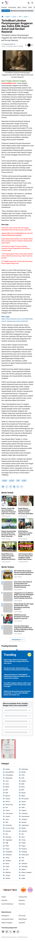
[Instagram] (6, 931)
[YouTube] (14, 931)
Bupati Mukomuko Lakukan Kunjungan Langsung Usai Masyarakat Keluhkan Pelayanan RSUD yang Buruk (8, 556)
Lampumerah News (7, 919)
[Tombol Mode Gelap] (29, 3)
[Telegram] (10, 486)
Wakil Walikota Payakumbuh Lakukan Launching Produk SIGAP (25, 533)
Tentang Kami (23, 897)
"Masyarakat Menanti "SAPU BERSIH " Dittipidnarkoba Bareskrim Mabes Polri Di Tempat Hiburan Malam (17, 676)
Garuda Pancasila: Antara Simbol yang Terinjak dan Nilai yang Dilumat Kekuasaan (17, 668)
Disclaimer (22, 900)
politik (24, 480)
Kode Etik (4, 900)
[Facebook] (2, 486)
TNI (2, 593)
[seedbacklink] (23, 890)
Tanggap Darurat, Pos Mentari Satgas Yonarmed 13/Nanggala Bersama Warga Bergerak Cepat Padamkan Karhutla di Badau (24, 595)
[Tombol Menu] (2, 3)
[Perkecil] (26, 45)
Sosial (2, 627)
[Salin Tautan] (21, 486)
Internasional (12, 7)
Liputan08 (22, 922)
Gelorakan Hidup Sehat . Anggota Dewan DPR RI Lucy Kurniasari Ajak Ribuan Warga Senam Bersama (23, 628)
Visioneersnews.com (11, 937)
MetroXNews (23, 919)
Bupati (5, 480)
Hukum (24, 7)
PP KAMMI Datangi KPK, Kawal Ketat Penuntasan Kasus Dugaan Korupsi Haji (16, 262)
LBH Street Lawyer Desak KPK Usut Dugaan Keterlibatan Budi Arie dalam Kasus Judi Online (16, 229)
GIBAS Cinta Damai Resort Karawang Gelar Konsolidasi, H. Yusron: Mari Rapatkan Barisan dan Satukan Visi (17, 692)
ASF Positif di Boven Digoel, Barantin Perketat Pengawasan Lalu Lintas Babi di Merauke (24, 572)
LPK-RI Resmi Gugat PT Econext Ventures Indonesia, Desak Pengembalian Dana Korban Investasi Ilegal (15, 248)
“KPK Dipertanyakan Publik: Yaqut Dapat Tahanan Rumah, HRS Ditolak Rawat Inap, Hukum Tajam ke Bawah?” (17, 256)
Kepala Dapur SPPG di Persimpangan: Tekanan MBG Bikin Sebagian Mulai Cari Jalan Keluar (16, 661)
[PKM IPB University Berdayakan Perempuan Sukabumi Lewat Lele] (8, 619)
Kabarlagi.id (5, 915)
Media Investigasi (6, 922)
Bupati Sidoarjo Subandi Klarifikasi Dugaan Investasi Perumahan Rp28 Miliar (25, 511)
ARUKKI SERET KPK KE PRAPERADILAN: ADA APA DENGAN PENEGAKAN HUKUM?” (17, 234)
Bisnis (19, 7)
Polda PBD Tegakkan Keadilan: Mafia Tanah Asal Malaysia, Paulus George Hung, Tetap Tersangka (17, 684)
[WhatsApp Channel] (17, 931)
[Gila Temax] (10, 890)
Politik (30, 7)
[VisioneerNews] (6, 2)
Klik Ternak (22, 915)
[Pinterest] (14, 486)
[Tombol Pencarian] (32, 3)
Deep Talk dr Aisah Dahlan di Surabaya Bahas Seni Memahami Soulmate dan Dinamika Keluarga (23, 584)
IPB (2, 615)
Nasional (4, 7)
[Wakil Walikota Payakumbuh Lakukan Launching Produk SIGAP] (26, 523)
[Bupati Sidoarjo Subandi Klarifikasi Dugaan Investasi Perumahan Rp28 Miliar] (26, 501)
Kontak (3, 897)
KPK (18, 480)
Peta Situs (22, 904)
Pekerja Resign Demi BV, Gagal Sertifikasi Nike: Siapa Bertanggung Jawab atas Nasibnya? (23, 606)
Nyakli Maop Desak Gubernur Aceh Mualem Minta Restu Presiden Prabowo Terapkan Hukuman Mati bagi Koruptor (17, 241)
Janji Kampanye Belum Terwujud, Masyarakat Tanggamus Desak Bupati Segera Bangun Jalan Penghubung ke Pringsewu (25, 556)
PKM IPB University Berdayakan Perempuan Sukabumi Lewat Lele (21, 616)
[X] (6, 486)
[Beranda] (2, 17)
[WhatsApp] (17, 486)
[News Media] (30, 890)
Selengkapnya (16, 639)
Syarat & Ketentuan (7, 904)
